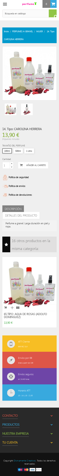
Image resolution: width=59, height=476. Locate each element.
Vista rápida (11, 308)
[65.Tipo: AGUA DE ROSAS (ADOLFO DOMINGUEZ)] (17, 308)
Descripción (13, 209)
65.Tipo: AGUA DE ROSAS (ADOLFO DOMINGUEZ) (25, 315)
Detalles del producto (21, 215)
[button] (49, 4)
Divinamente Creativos (25, 460)
